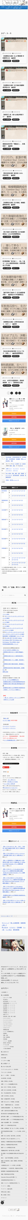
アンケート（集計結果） (7, 1189)
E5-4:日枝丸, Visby (14, 642)
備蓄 (16, 473)
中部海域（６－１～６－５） (9, 1012)
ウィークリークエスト (8, 1020)
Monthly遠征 (8, 457)
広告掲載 (19, 927)
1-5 (22, 490)
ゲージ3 (5, 618)
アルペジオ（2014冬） (6, 1072)
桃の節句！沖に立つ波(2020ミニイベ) (10, 1138)
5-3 (20, 463)
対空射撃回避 (12, 459)
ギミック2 (17, 616)
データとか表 (6, 1044)
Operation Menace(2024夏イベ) (9, 1177)
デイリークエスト (7, 1018)
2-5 (22, 500)
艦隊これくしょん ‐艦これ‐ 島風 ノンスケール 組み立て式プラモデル (17, 400)
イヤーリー (15, 470)
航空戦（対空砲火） (7, 1042)
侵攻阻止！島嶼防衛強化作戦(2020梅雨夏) (11, 1141)
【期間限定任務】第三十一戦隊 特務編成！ (13, 652)
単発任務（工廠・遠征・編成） (9, 1016)
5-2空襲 (17, 463)
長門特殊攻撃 (16, 475)
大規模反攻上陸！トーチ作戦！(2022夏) (11, 1165)
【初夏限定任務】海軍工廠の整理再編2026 (13, 683)
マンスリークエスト (7, 1022)
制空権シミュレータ (14, 480)
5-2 (15, 538)
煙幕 (12, 461)
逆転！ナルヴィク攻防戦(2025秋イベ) (10, 1183)
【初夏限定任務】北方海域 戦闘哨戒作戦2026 (14, 681)
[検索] (25, 595)
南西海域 (4, 519)
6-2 (15, 548)
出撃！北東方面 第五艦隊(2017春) (9, 1110)
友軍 (19, 473)
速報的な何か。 (5, 1054)
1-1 (12, 490)
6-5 (22, 548)
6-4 (19, 548)
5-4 (19, 538)
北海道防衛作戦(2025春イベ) (8, 1180)
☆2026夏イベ (4, 992)
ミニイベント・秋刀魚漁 (8, 1046)
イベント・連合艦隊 (7, 1041)
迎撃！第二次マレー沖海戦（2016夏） (10, 1101)
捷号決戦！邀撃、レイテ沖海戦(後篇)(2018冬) (12, 1119)
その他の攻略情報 (7, 1048)
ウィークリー (16, 468)
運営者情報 (16, 929)
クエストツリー (6, 1027)
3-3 (17, 509)
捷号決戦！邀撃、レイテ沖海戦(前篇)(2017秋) (12, 1116)
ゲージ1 (12, 616)
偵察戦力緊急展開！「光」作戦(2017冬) (11, 1107)
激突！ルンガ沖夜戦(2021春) (8, 1147)
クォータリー (9, 470)
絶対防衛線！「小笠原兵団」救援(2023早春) (12, 1168)
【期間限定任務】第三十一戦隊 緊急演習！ (13, 656)
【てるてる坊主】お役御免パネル (11, 650)
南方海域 (4, 538)
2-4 (19, 500)
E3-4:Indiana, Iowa (17, 640)
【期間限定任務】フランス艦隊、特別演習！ (13, 660)
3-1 (12, 509)
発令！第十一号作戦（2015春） (9, 1087)
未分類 (2, 1200)
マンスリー (22, 468)
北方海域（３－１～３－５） (9, 1005)
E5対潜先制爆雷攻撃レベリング (10, 644)
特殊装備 (5, 1039)
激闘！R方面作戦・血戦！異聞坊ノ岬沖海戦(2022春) (12, 1161)
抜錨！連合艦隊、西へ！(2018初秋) (10, 1122)
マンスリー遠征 (6, 720)
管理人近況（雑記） (6, 1192)
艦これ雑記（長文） (6, 1194)
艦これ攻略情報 (15, 923)
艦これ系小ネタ (5, 1051)
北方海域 (4, 509)
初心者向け (5, 999)
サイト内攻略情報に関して (10, 740)
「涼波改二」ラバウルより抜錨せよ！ (12, 689)
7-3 (17, 519)
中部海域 (4, 548)
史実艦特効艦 (12, 636)
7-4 (21, 465)
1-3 (17, 490)
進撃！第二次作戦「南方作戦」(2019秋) (11, 1135)
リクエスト (12, 927)
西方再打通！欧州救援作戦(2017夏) (10, 1113)
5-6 (24, 538)
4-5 (22, 529)
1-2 (15, 490)
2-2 (13, 463)
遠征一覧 (6, 718)
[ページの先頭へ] (2, 1202)
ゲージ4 (5, 626)
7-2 (15, 519)
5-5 (22, 538)
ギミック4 (10, 634)
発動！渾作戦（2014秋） (7, 1081)
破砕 (8, 618)
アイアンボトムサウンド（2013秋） (10, 1069)
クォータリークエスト (8, 1024)
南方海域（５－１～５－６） (9, 1010)
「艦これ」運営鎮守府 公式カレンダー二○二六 (17, 429)
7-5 (22, 519)
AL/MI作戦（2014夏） (6, 1078)
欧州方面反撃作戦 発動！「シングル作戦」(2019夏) (13, 1132)
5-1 (12, 538)
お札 (23, 636)
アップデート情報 (5, 1060)
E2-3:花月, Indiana (17, 638)
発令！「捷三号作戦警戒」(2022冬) (10, 1158)
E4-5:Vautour (6, 642)
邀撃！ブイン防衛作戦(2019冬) (8, 1125)
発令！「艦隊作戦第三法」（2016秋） (10, 1104)
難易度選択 (5, 636)
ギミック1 (7, 616)
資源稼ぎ (5, 1033)
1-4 (19, 490)
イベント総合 (6, 614)
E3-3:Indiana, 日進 (7, 640)
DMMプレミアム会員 (9, 699)
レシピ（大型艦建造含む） (8, 1031)
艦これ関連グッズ (5, 1063)
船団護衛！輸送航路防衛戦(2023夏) (10, 1171)
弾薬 (14, 465)
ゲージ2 (22, 616)
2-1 (12, 500)
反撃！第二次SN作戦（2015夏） (9, 1090)
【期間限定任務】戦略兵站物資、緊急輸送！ (13, 664)
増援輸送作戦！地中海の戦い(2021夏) (10, 1150)
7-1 (12, 519)
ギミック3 (5, 634)
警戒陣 (22, 473)
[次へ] (19, 393)
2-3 (17, 500)
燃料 (11, 465)
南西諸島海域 (5, 500)
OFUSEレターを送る (12, 781)
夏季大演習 (5, 671)
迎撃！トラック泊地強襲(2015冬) (9, 1084)
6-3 (17, 548)
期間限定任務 (6, 1029)
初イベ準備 (8, 473)
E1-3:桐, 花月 (8, 638)
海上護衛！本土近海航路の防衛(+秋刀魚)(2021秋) (12, 1154)
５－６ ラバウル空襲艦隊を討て (11, 679)
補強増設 (8, 461)
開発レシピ (23, 459)
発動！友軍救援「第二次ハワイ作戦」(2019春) (12, 1128)
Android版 (3, 1057)
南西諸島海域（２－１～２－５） (10, 1003)
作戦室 (7, 480)
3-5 (22, 509)
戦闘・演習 (5, 1035)
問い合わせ (5, 927)
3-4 (19, 509)
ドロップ (18, 636)
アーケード (4, 1197)
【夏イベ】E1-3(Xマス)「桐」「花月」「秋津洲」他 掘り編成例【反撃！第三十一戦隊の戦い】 (14, 848)
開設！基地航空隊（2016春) (8, 1099)
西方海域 (4, 529)
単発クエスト (6, 1014)
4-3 (20, 465)
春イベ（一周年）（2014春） (8, 1075)
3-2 (15, 509)
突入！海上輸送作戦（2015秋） (9, 1093)
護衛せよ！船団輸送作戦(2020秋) (9, 1144)
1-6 (24, 490)
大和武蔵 (22, 475)
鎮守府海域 (4, 490)
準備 (13, 473)
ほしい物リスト (12, 779)
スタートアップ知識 (7, 997)
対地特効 (14, 457)
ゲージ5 (9, 630)
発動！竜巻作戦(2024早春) (7, 1174)
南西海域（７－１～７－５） (9, 1008)
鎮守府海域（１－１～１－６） (9, 1001)
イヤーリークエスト (7, 1025)
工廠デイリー (9, 468)
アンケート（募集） (6, 1186)
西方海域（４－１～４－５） (9, 1007)
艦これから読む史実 (6, 1066)
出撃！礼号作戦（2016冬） (7, 1096)
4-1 (12, 529)
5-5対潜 (24, 463)
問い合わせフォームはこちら (10, 787)
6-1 (12, 548)
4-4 (19, 529)
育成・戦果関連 (6, 1037)
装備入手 (19, 457)
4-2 (15, 529)
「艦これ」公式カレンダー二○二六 (12, 697)
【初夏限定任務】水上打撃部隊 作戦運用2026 (14, 687)
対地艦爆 (18, 459)
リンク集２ (9, 929)
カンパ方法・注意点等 (9, 783)
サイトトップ (5, 923)
